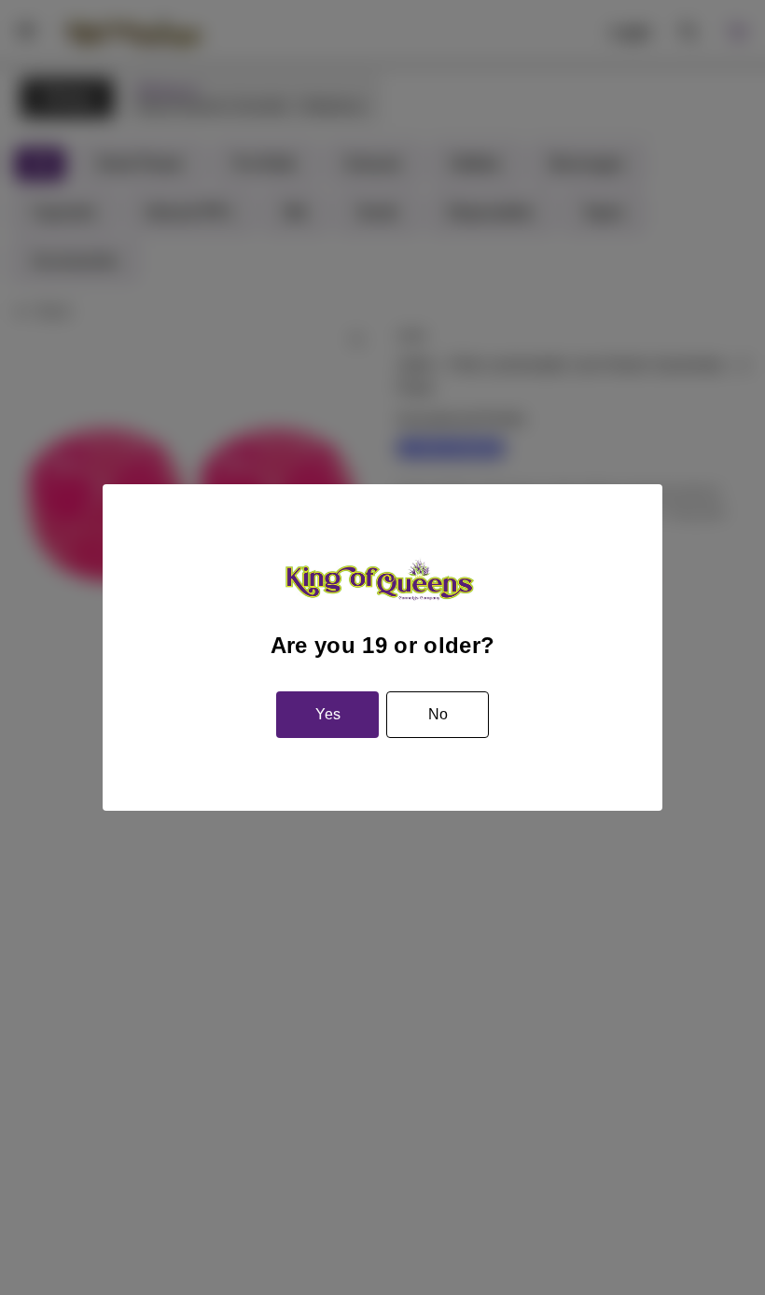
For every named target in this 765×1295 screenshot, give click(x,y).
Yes (328, 714)
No (438, 714)
